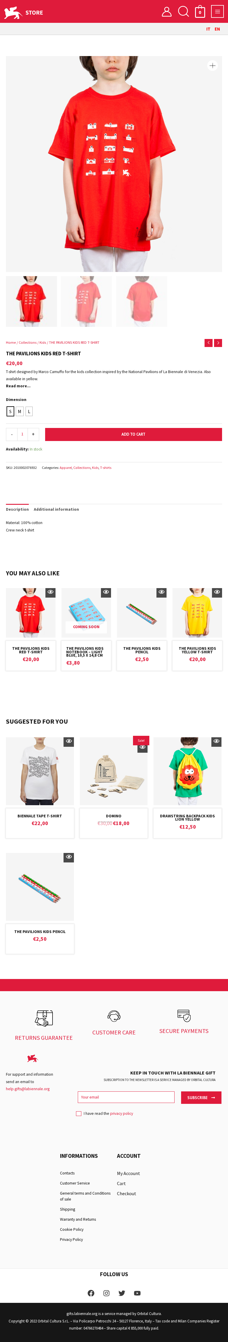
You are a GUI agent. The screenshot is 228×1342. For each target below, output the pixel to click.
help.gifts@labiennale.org (28, 1088)
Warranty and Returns (78, 1219)
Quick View (50, 593)
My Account (128, 1173)
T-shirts (105, 467)
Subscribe (197, 1097)
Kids (42, 342)
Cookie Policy (71, 1229)
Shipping (67, 1209)
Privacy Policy (71, 1239)
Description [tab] (17, 509)
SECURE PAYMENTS (183, 1030)
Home (11, 342)
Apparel (66, 467)
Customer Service (75, 1183)
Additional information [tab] (56, 509)
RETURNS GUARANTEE (44, 1037)
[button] (183, 11)
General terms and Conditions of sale (85, 1196)
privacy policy (121, 1113)
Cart (121, 1183)
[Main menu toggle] (217, 11)
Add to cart (133, 434)
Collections (28, 342)
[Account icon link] (166, 11)
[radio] (10, 411)
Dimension (16, 399)
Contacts (67, 1173)
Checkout (126, 1193)
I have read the (108, 1113)
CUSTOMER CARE (114, 1032)
